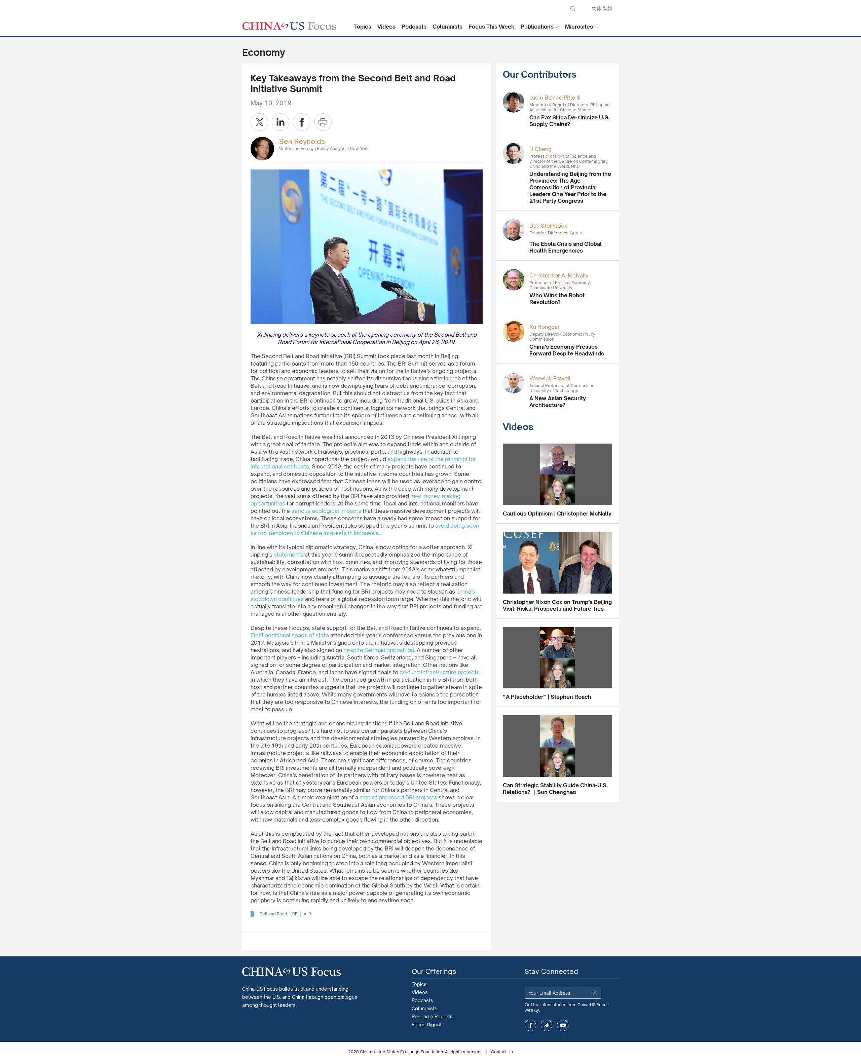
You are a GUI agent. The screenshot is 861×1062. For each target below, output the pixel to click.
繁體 (607, 8)
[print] (323, 122)
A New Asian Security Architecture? (557, 401)
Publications (537, 26)
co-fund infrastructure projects (440, 672)
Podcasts (414, 26)
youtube (562, 1025)
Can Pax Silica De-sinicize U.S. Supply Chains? (569, 120)
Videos (386, 26)
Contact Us (502, 1051)
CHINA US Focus (289, 26)
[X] (259, 122)
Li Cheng (540, 149)
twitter (546, 1025)
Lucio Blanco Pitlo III (555, 97)
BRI (295, 913)
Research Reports (432, 1016)
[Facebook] (301, 122)
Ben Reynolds (302, 141)
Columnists (447, 26)
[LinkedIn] (280, 122)
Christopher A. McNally (559, 275)
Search (572, 8)
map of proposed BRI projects (398, 797)
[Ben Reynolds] (262, 148)
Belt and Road (273, 913)
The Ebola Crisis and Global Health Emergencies (565, 247)
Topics (362, 26)
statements (288, 554)
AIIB (307, 913)
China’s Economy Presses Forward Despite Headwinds (566, 350)
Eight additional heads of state (290, 635)
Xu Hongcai (544, 327)
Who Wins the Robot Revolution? (557, 298)
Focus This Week (492, 26)
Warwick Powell (549, 378)
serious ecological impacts (326, 510)
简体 (596, 8)
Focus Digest (427, 1024)
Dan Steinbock (548, 225)
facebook (530, 1025)
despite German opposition (378, 650)
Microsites (579, 26)
